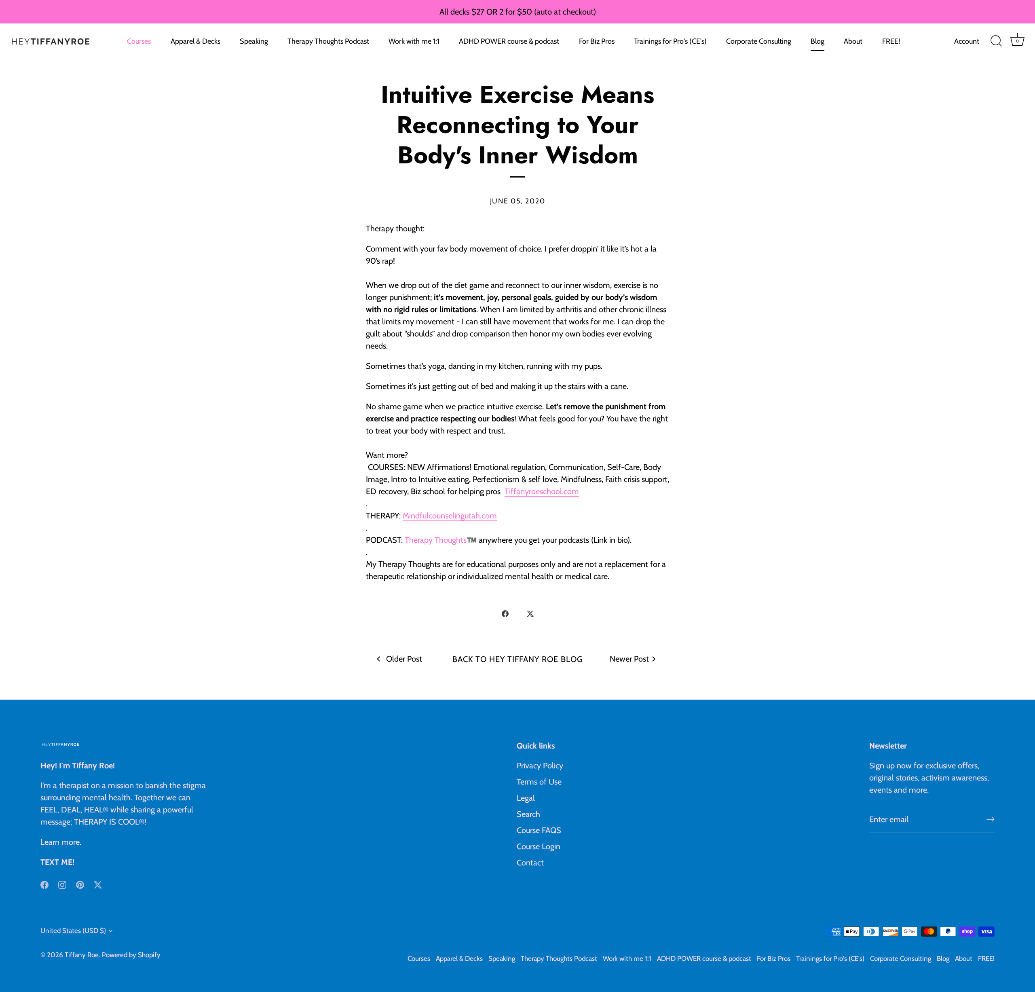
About (853, 41)
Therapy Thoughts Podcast (328, 41)
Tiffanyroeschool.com (542, 491)
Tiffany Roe (82, 955)
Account (966, 41)
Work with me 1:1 (414, 41)
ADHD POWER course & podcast (509, 41)
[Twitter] (98, 884)
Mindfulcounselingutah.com (450, 515)
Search (528, 814)
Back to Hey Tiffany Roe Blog (517, 659)
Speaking (254, 41)
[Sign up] (990, 819)
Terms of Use (539, 782)
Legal (526, 798)
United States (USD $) (73, 930)
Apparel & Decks (195, 41)
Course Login (538, 846)
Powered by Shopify (131, 955)
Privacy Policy (540, 765)
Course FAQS (539, 830)
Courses (139, 41)
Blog (817, 41)
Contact (530, 862)
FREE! (891, 41)
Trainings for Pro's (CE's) (670, 41)
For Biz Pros (597, 41)
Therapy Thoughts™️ (441, 540)
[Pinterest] (80, 884)
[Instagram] (62, 884)
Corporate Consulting (758, 41)
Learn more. (60, 842)
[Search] (996, 41)
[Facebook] (44, 884)
